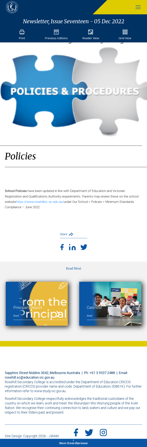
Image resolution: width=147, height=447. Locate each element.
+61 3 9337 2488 (102, 373)
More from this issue (73, 443)
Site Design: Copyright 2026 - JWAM (32, 436)
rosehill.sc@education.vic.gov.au (29, 377)
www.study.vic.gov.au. (50, 391)
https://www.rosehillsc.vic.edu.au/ (40, 202)
